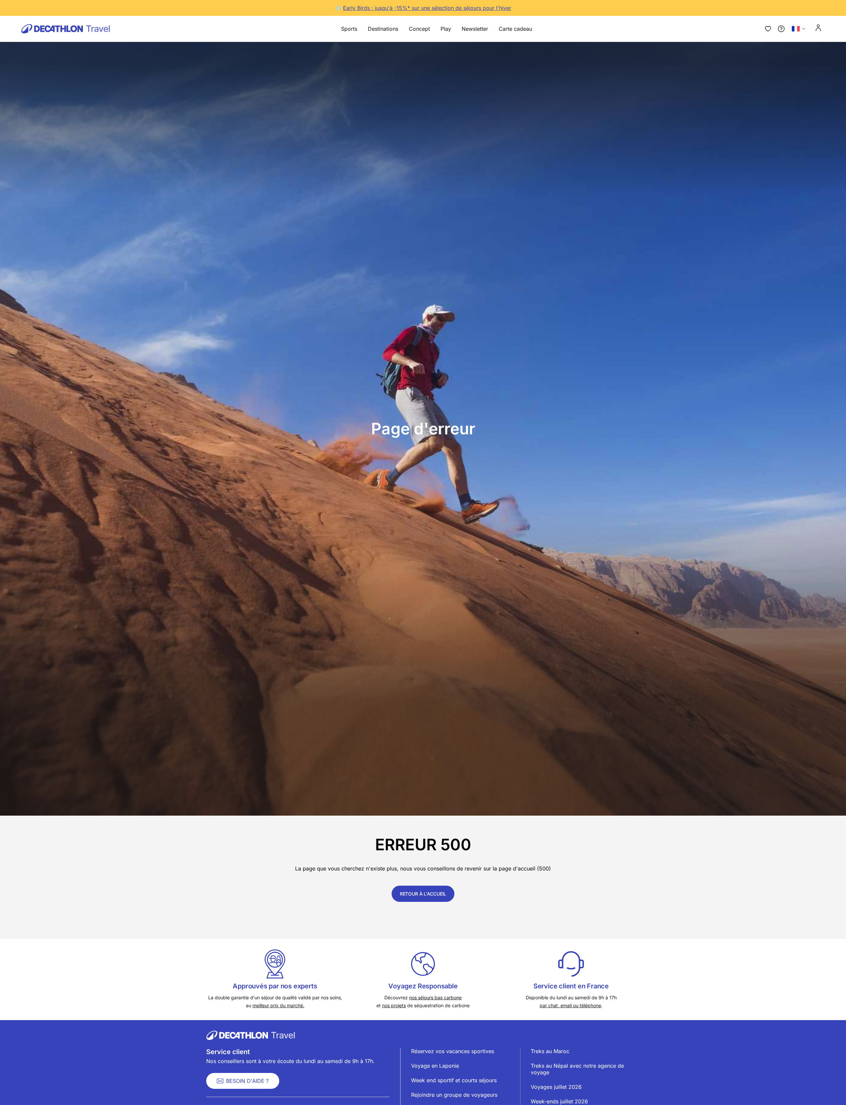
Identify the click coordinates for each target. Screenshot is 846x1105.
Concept (419, 28)
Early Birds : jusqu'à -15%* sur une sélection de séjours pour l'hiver (427, 8)
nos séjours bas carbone (435, 997)
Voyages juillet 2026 (556, 1087)
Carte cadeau (515, 28)
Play (446, 28)
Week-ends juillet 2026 (559, 1101)
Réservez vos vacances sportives (452, 1051)
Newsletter (475, 28)
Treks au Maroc (550, 1051)
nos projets (394, 1005)
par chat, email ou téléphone (570, 1005)
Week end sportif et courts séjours (454, 1080)
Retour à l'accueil (423, 894)
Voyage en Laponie (435, 1065)
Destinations (383, 28)
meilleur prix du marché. (278, 1005)
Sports (349, 28)
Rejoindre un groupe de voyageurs (454, 1094)
